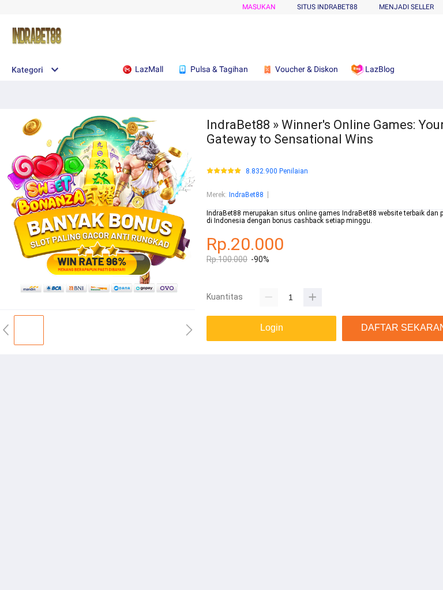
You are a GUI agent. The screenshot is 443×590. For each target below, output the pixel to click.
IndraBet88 (246, 195)
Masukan (259, 7)
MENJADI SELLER (406, 7)
